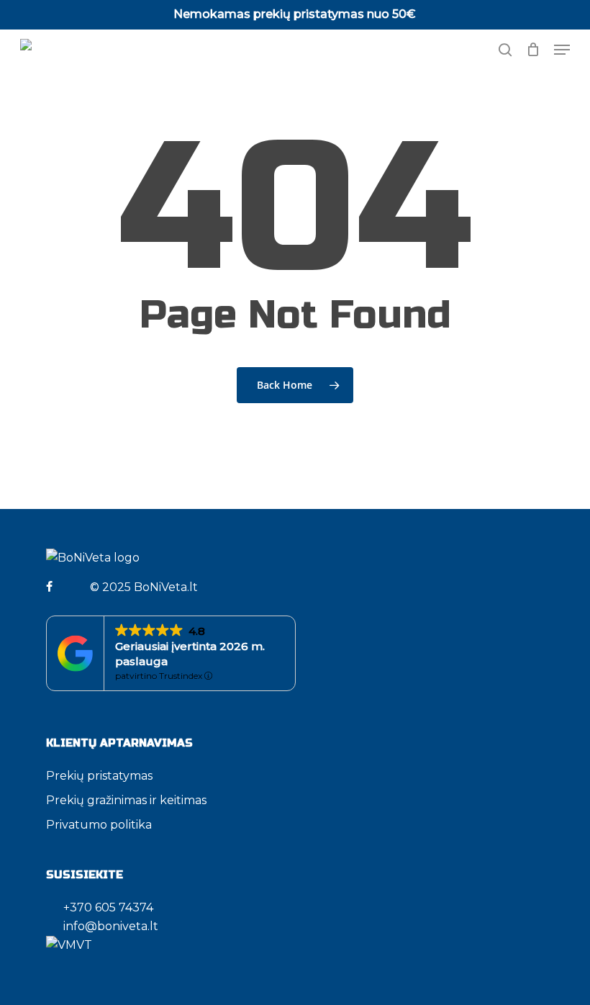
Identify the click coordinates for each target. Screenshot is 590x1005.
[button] (562, 49)
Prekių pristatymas (99, 776)
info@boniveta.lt (110, 926)
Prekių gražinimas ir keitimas (126, 800)
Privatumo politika (99, 825)
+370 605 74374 (104, 907)
